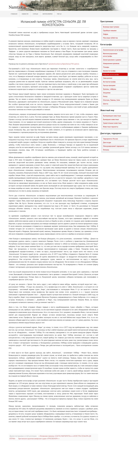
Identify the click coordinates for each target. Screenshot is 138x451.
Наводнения (107, 78)
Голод (105, 96)
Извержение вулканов (111, 63)
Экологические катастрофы (113, 50)
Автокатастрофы (109, 82)
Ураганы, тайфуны (109, 89)
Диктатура (107, 142)
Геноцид (106, 150)
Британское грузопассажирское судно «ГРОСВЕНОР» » (38, 438)
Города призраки (109, 85)
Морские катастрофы (111, 74)
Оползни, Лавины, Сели (111, 100)
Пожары (106, 67)
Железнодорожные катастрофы (110, 54)
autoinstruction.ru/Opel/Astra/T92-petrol (64, 64)
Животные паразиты (110, 127)
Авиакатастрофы (109, 71)
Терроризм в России (110, 139)
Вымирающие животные (112, 116)
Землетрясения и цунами (112, 60)
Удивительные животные (112, 123)
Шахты (105, 104)
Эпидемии (106, 93)
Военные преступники (111, 27)
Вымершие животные (111, 119)
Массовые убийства (110, 38)
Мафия (105, 34)
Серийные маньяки (109, 30)
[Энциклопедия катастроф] (18, 9)
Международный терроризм (113, 146)
